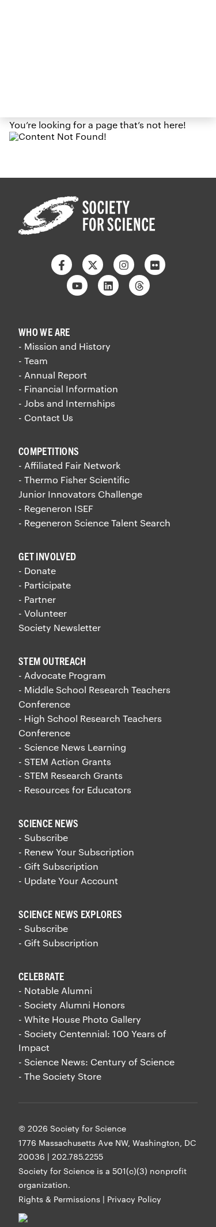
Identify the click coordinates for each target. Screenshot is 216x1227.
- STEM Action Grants (64, 761)
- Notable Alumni (55, 990)
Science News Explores (70, 913)
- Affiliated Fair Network (69, 465)
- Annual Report (52, 374)
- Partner (37, 599)
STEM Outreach (52, 660)
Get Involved (47, 556)
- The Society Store (59, 1076)
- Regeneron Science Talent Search (94, 522)
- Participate (44, 584)
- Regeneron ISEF (55, 508)
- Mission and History (64, 346)
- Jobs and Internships (66, 402)
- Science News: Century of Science (96, 1061)
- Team (33, 360)
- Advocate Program (62, 675)
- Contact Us (45, 417)
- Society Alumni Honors (71, 1004)
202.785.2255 (77, 1156)
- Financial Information (68, 388)
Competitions (48, 450)
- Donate (37, 570)
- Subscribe (43, 837)
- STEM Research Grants (70, 775)
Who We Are (44, 331)
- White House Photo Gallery (79, 1019)
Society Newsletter (59, 627)
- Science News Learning (72, 746)
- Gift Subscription (58, 866)
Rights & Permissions (59, 1199)
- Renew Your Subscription (76, 851)
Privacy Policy (134, 1199)
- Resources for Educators (74, 789)
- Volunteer (42, 612)
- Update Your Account (68, 880)
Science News (48, 823)
